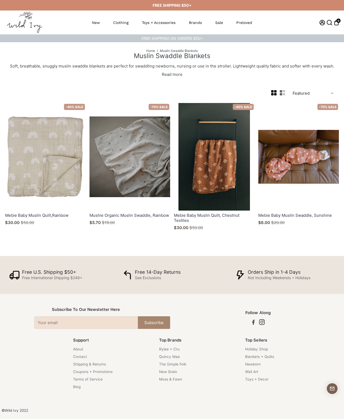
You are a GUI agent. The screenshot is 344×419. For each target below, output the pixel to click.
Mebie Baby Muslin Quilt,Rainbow (37, 215)
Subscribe (154, 322)
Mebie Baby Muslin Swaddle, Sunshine (295, 215)
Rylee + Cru (169, 349)
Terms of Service (88, 379)
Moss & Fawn (170, 379)
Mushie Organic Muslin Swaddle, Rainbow (129, 215)
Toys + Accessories (158, 22)
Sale (219, 22)
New (96, 22)
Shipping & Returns (89, 364)
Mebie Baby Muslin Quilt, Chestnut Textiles (206, 218)
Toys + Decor (256, 379)
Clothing (120, 22)
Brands (195, 22)
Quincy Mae (169, 356)
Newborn (253, 364)
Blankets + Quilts (259, 356)
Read (166, 74)
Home (150, 51)
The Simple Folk (172, 364)
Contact (80, 356)
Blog (77, 387)
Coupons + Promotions (93, 372)
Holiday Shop (256, 349)
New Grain (168, 372)
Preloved (244, 22)
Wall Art (251, 372)
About (78, 349)
